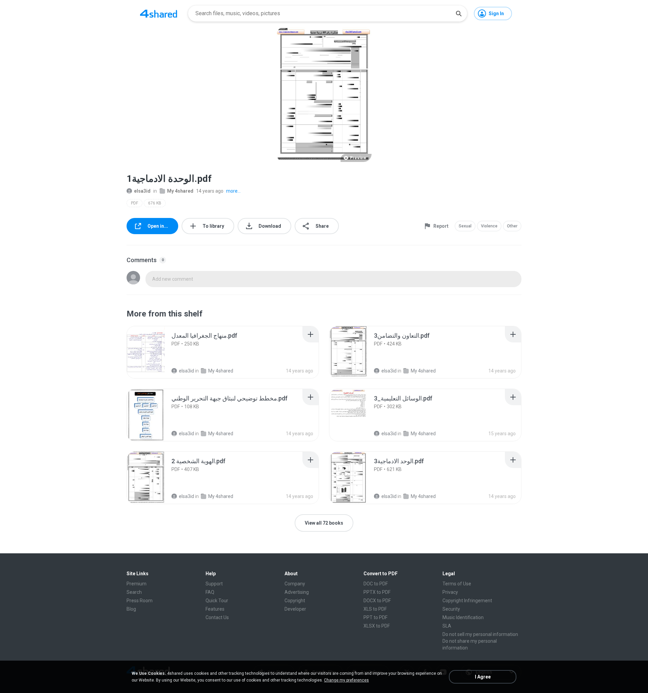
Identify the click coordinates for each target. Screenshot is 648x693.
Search (134, 592)
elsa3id (142, 191)
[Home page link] (158, 13)
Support (214, 583)
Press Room (140, 600)
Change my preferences (346, 680)
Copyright (295, 600)
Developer (295, 609)
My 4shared (180, 191)
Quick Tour (217, 600)
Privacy (450, 592)
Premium (136, 583)
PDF (134, 203)
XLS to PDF (375, 609)
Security (451, 609)
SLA (446, 626)
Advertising (297, 592)
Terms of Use (456, 583)
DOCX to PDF (377, 600)
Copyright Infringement (467, 600)
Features (215, 609)
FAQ (210, 592)
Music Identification (463, 617)
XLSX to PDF (376, 626)
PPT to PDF (375, 617)
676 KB (154, 203)
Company (295, 583)
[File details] (153, 352)
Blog (131, 609)
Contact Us (217, 617)
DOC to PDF (375, 583)
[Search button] (459, 13)
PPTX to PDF (376, 592)
